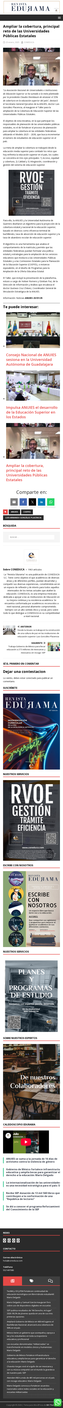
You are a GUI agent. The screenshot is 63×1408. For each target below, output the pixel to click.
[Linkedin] (41, 502)
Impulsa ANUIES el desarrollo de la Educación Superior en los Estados (31, 412)
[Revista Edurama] (31, 12)
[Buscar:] (31, 537)
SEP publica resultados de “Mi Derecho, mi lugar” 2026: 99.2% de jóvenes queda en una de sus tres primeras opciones (30, 1313)
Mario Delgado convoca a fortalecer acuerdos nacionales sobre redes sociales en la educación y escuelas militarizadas (30, 1388)
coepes (27, 512)
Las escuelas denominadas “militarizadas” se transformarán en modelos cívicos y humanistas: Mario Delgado (29, 1347)
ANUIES (14, 512)
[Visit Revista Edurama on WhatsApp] (4, 1241)
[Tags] (31, 1280)
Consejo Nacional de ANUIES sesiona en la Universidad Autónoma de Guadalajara (31, 359)
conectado (31, 678)
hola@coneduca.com (12, 1260)
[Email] (14, 502)
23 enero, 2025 (12, 42)
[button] (58, 17)
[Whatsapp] (50, 502)
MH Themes (51, 1405)
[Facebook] (23, 502)
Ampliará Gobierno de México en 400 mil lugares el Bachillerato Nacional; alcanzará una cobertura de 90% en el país (30, 1324)
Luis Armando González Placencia (23, 517)
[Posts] (12, 1280)
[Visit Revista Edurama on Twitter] (13, 1241)
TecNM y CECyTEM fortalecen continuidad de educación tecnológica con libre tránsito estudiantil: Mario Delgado (30, 1294)
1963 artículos (35, 569)
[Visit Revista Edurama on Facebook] (18, 1241)
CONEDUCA (29, 42)
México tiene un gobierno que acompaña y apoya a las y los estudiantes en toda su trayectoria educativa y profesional (31, 1336)
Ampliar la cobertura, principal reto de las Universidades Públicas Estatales (26, 472)
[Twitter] (32, 502)
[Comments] (50, 1280)
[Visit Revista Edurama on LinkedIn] (9, 1241)
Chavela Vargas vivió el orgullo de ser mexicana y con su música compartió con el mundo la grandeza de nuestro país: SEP (30, 1369)
